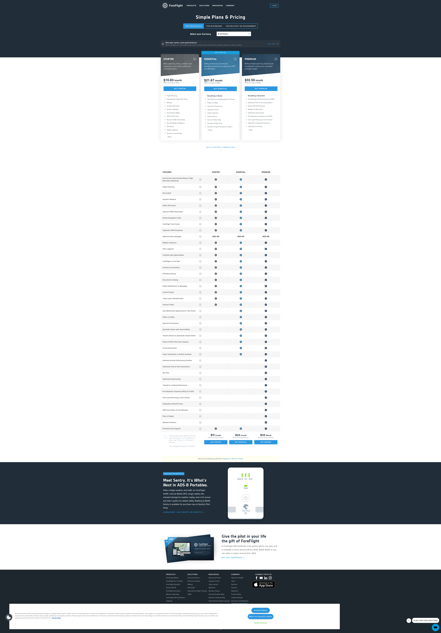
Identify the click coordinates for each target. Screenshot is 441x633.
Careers (234, 588)
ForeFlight (172, 5)
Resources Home (215, 578)
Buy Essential (220, 89)
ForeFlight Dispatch (173, 584)
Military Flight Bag (172, 594)
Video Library (213, 584)
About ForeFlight (237, 578)
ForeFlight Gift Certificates (175, 598)
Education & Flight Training (197, 591)
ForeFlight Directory (173, 591)
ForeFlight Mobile (172, 578)
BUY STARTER (180, 89)
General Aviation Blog (216, 594)
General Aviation (194, 578)
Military (190, 584)
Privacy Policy (236, 594)
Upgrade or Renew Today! (232, 459)
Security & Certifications (240, 601)
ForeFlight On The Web (174, 581)
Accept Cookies (260, 610)
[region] (174, 616)
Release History (214, 591)
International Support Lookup (219, 601)
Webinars (212, 588)
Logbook (169, 601)
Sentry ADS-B (171, 588)
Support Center (214, 581)
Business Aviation (194, 581)
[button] (9, 617)
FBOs (190, 594)
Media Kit (234, 591)
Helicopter (191, 588)
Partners (234, 584)
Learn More (272, 44)
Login (274, 6)
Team (233, 581)
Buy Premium (261, 89)
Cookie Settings (260, 623)
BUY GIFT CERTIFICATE (232, 558)
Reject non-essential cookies (260, 617)
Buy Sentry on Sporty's (189, 512)
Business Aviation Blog (217, 598)
